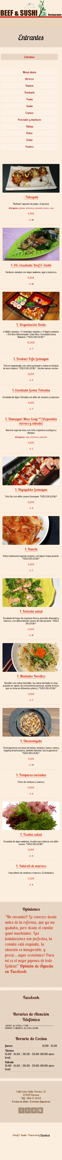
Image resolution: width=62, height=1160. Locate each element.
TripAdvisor (28, 1110)
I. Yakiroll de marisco (31, 866)
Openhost (45, 1135)
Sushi (29, 106)
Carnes (29, 113)
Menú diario (29, 72)
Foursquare (34, 1110)
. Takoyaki (31, 197)
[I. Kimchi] (31, 530)
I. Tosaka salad (31, 834)
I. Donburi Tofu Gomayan (31, 359)
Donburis (29, 92)
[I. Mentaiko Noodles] (31, 657)
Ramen (29, 85)
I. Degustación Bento (31, 324)
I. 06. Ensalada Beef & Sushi (31, 265)
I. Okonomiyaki (31, 741)
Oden (29, 133)
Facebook (21, 1110)
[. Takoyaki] (31, 178)
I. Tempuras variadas (31, 775)
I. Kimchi (31, 549)
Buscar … (40, 1110)
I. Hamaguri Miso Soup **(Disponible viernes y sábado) (31, 421)
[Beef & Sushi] (31, 8)
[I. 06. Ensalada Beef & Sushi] (31, 244)
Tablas (29, 126)
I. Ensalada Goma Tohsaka (31, 390)
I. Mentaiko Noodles (31, 676)
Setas (29, 140)
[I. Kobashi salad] (31, 592)
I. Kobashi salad (31, 611)
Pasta (29, 99)
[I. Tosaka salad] (31, 816)
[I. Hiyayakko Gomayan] (31, 471)
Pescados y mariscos (29, 119)
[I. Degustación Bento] (31, 306)
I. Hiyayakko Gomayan (31, 489)
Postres (29, 146)
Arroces (29, 79)
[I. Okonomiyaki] (31, 722)
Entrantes (29, 57)
